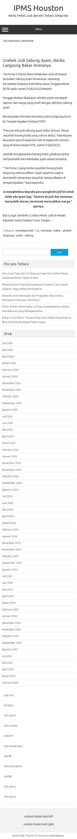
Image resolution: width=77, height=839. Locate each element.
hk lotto (8, 705)
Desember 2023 (11, 542)
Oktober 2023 (10, 556)
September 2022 (12, 642)
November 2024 (11, 469)
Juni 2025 (7, 423)
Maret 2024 (9, 522)
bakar (57, 230)
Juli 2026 (7, 343)
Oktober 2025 (10, 396)
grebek (67, 230)
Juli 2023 (7, 576)
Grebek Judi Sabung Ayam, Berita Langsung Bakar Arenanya (33, 63)
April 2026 (8, 356)
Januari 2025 (9, 456)
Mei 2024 (7, 509)
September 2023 (12, 562)
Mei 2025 (7, 429)
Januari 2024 (9, 536)
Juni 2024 (7, 503)
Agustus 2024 (10, 489)
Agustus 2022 (10, 649)
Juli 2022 (7, 656)
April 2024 (8, 516)
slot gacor (10, 715)
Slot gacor (10, 796)
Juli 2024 (7, 496)
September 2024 (12, 482)
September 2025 (12, 403)
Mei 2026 (7, 349)
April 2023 (8, 596)
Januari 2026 (9, 376)
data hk (8, 735)
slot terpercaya (13, 745)
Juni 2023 (7, 582)
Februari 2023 (10, 609)
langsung (8, 235)
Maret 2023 (9, 602)
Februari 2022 (10, 682)
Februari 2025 (10, 449)
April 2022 (8, 669)
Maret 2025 (9, 442)
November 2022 (11, 629)
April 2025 (8, 436)
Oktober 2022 (10, 635)
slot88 (7, 756)
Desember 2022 (11, 622)
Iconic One (18, 835)
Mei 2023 (7, 589)
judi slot (9, 695)
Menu (38, 29)
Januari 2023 (9, 616)
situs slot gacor (13, 766)
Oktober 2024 (10, 476)
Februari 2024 (10, 529)
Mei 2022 (7, 662)
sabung (29, 235)
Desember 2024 (11, 462)
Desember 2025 (11, 383)
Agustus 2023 (10, 569)
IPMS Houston (38, 7)
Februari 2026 (10, 369)
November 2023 (11, 549)
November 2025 (11, 389)
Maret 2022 (9, 676)
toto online (10, 725)
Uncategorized (24, 230)
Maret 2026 (9, 363)
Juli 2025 (7, 416)
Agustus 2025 (10, 409)
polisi (19, 235)
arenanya (46, 230)
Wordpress (57, 835)
